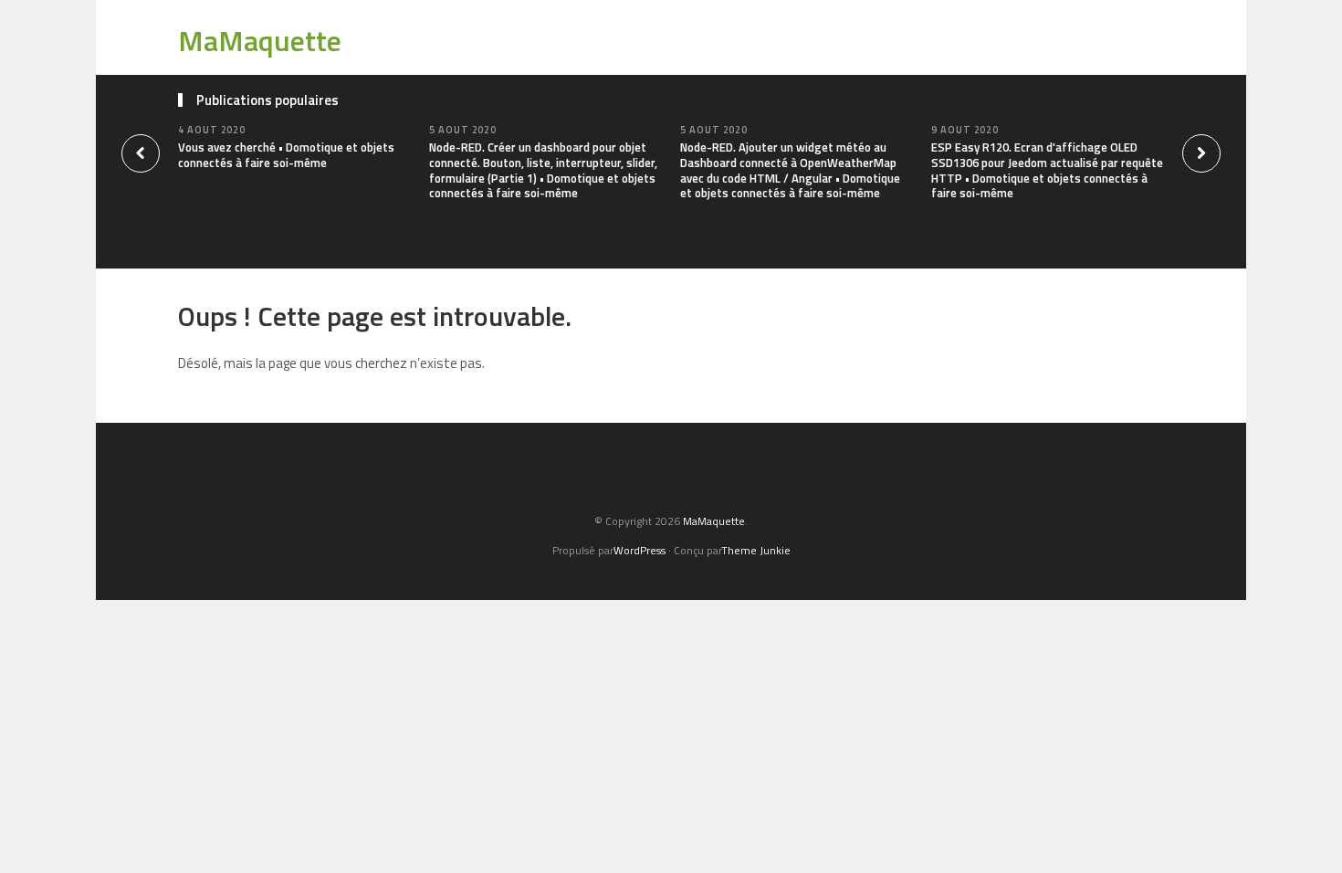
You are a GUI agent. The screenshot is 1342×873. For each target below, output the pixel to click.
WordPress (639, 550)
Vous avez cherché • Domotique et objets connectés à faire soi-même (286, 155)
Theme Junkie (756, 550)
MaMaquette (259, 40)
